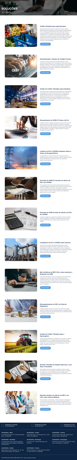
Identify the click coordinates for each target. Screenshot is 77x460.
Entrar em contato (45, 44)
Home (3, 12)
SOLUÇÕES (8, 12)
